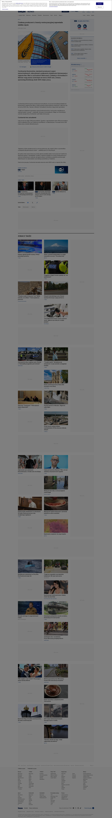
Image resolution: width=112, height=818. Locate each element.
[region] (56, 5)
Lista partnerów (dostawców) (53, 6)
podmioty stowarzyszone (19, 3)
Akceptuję (99, 3)
